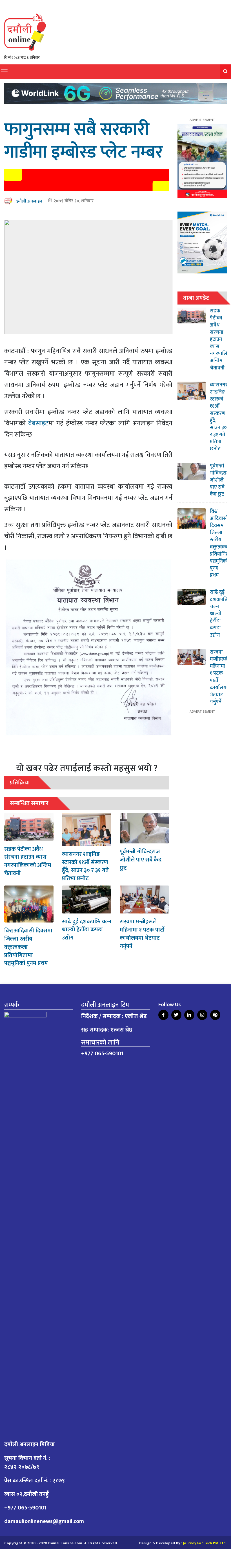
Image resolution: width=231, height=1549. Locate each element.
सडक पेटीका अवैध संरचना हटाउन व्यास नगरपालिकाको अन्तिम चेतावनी (27, 861)
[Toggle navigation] (4, 72)
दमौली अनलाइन (28, 201)
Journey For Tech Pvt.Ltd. (205, 1543)
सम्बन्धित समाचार (29, 803)
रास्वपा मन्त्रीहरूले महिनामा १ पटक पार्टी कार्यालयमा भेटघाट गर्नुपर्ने (142, 934)
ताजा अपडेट (196, 298)
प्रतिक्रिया (20, 782)
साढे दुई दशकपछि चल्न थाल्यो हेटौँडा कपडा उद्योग (86, 930)
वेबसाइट (38, 423)
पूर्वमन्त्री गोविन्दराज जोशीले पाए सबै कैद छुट (140, 860)
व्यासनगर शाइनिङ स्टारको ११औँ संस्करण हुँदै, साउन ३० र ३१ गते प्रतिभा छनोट (85, 866)
